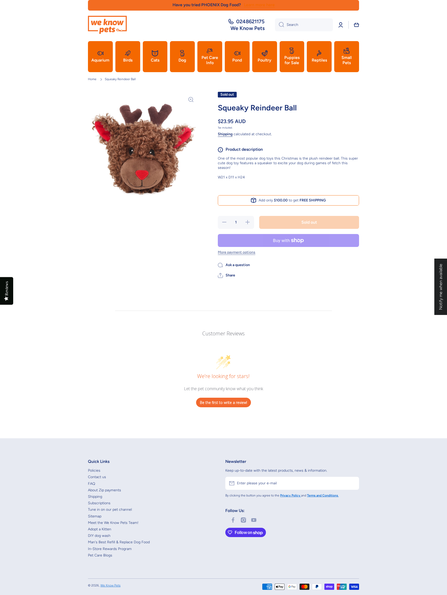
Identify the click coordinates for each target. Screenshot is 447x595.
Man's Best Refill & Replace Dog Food (119, 542)
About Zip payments (104, 490)
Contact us (97, 477)
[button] (356, 24)
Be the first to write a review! (223, 402)
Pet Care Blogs (100, 555)
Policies (94, 470)
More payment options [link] (236, 252)
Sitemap (94, 516)
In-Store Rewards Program (110, 549)
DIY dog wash (99, 535)
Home (92, 79)
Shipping (225, 134)
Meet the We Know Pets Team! (113, 523)
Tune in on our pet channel (110, 509)
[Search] (279, 24)
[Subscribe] (352, 483)
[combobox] (304, 24)
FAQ (91, 483)
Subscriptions (99, 503)
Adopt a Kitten (99, 529)
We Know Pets (110, 585)
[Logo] (107, 25)
